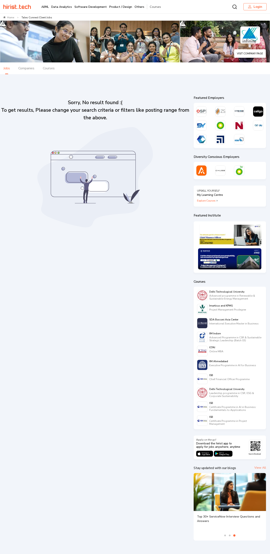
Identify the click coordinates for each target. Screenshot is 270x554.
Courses (155, 7)
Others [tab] (139, 7)
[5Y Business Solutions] (201, 125)
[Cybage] (239, 111)
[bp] (220, 125)
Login (258, 7)
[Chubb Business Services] (220, 170)
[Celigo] (258, 111)
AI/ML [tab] (45, 7)
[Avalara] (201, 170)
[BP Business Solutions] (239, 170)
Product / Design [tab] (120, 7)
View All (260, 468)
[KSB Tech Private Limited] (239, 139)
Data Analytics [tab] (61, 7)
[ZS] (220, 111)
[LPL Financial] (220, 139)
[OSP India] (201, 111)
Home (10, 17)
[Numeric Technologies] (239, 125)
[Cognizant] (201, 139)
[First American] (258, 125)
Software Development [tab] (90, 7)
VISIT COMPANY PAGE (250, 53)
